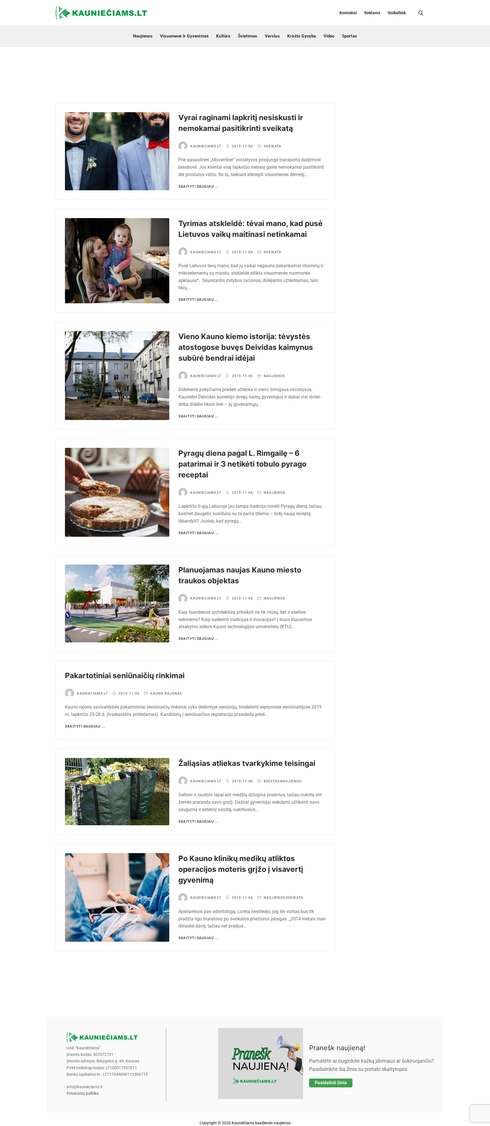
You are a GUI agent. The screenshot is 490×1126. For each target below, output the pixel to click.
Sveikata (272, 146)
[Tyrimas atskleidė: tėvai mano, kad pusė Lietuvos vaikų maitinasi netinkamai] (117, 261)
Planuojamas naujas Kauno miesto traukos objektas (239, 575)
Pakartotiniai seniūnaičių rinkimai (125, 675)
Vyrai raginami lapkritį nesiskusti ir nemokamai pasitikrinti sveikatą (240, 123)
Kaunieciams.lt (205, 146)
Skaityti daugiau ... (198, 186)
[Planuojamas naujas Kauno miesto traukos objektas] (117, 604)
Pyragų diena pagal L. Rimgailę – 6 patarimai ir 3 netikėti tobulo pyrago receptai (242, 464)
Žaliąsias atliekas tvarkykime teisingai (246, 763)
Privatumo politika (83, 1093)
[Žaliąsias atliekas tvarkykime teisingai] (117, 791)
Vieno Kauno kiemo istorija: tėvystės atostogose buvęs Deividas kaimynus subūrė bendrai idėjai (245, 347)
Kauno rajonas (165, 693)
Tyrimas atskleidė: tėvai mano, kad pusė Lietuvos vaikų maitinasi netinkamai (250, 229)
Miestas (271, 781)
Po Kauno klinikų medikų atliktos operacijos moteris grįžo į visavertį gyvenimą (240, 869)
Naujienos (274, 376)
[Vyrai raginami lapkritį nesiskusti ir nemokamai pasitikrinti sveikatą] (117, 151)
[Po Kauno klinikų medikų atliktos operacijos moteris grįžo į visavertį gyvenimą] (117, 897)
